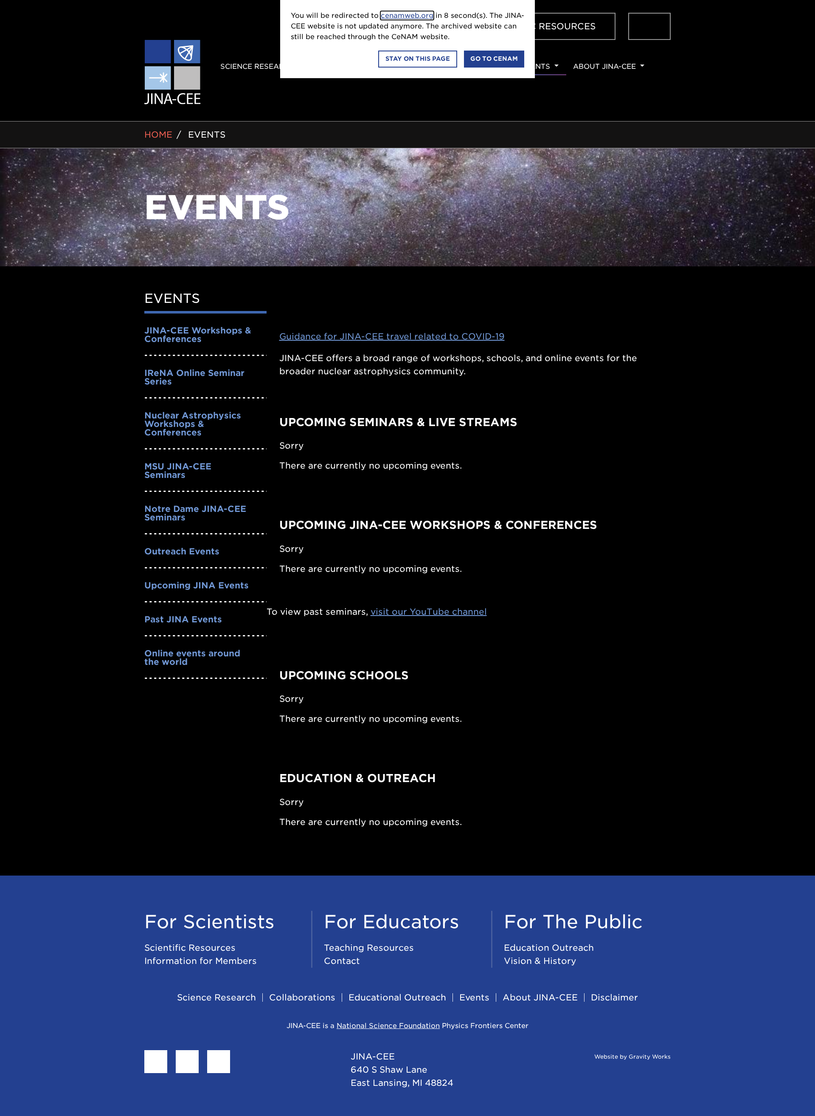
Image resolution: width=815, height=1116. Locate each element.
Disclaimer (614, 997)
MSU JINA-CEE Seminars (177, 470)
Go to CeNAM (494, 58)
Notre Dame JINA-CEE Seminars (195, 513)
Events (206, 135)
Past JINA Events (183, 619)
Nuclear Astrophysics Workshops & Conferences (192, 424)
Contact (342, 961)
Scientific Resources (190, 948)
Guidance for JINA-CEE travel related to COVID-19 (392, 336)
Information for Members (200, 961)
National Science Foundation (388, 1026)
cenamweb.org (407, 15)
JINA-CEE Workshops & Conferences (197, 334)
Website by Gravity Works (632, 1057)
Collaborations (302, 997)
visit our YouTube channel (429, 612)
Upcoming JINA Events (196, 585)
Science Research (216, 997)
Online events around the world (192, 657)
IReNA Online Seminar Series (194, 377)
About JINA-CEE (540, 997)
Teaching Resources (369, 948)
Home (158, 135)
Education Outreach (549, 948)
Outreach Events (181, 551)
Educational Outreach (397, 997)
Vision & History (540, 961)
